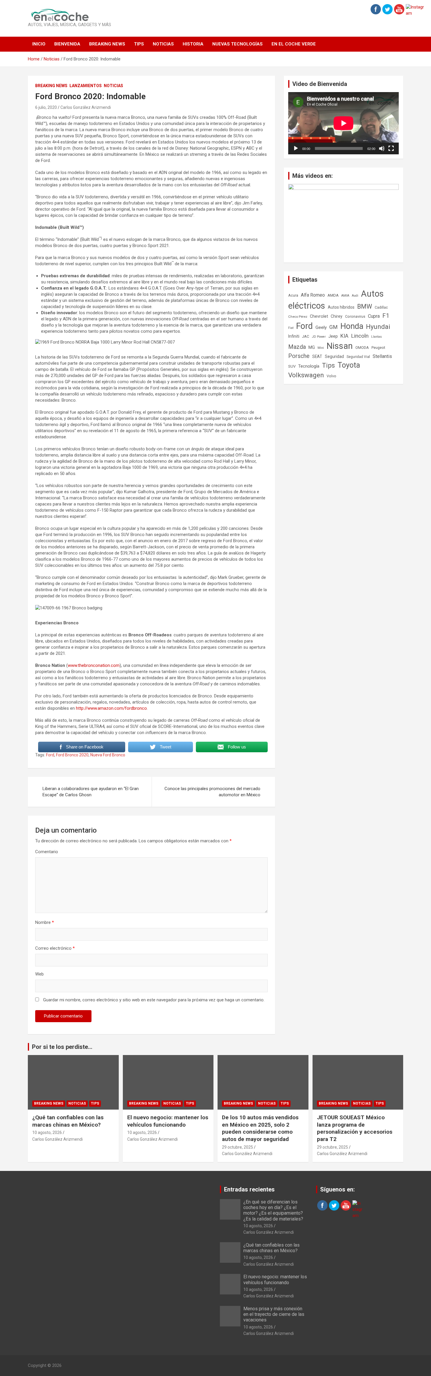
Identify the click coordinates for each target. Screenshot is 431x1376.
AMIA (345, 295)
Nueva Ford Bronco (107, 755)
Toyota (348, 365)
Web (39, 974)
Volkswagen (306, 375)
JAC (305, 336)
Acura (293, 295)
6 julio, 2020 (46, 107)
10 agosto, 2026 (47, 1132)
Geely (321, 327)
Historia (193, 44)
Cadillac (381, 307)
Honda (351, 326)
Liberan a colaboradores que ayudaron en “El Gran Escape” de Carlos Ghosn (91, 791)
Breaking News (107, 44)
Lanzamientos (85, 85)
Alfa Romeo (313, 295)
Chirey (336, 316)
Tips (139, 44)
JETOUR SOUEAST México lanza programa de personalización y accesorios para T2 (354, 1128)
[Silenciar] (382, 148)
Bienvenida (67, 44)
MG (311, 347)
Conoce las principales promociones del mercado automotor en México (212, 791)
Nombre (44, 922)
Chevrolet (319, 316)
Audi (355, 295)
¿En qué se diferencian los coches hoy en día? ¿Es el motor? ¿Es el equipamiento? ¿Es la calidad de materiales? (273, 1210)
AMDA (333, 295)
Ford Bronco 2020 (72, 755)
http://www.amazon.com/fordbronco (111, 708)
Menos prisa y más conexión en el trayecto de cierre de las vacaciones (273, 1314)
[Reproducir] (296, 148)
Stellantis (382, 356)
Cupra (374, 316)
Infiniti (293, 336)
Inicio (38, 44)
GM (333, 327)
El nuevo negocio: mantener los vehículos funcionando (167, 1121)
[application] (343, 123)
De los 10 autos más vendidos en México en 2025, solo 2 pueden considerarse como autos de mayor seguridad (260, 1128)
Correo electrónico (55, 948)
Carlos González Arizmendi (85, 107)
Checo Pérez (297, 317)
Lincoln (360, 335)
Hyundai (378, 326)
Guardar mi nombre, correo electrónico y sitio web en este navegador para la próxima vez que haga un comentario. (153, 1000)
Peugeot (378, 347)
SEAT (317, 356)
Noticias (163, 44)
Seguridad (334, 356)
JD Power (319, 337)
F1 (385, 315)
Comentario (46, 851)
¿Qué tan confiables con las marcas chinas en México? (67, 1121)
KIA (344, 336)
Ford (50, 755)
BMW (364, 306)
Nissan (340, 346)
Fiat (290, 328)
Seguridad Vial (358, 357)
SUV (292, 366)
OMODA (362, 347)
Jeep (333, 336)
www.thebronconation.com (94, 665)
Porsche (299, 356)
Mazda (297, 346)
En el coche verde (294, 44)
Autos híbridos (341, 307)
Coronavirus (355, 317)
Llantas (376, 337)
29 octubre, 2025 (237, 1147)
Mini (321, 348)
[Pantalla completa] (391, 148)
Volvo (331, 376)
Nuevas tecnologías (237, 44)
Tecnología (308, 366)
